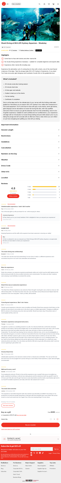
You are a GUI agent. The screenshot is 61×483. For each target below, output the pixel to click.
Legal (50, 453)
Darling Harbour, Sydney (27, 50)
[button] (5, 23)
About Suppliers (42, 465)
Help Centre (28, 465)
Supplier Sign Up (42, 468)
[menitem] (49, 4)
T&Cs (9, 455)
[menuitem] (39, 4)
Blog (2, 468)
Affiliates (52, 465)
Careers (27, 468)
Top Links (53, 462)
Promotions (53, 468)
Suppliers (40, 462)
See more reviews (8, 405)
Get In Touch (16, 474)
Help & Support (30, 462)
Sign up (56, 449)
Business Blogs (17, 477)
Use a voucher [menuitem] (16, 4)
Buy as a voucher (30, 425)
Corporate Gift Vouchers (19, 468)
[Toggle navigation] (58, 4)
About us (3, 465)
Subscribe (3, 471)
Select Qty (4, 419)
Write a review (13, 196)
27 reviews (14, 50)
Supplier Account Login (44, 471)
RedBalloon (4, 462)
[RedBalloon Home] (4, 4)
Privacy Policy (16, 455)
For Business (17, 462)
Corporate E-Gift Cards (19, 471)
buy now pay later (21, 415)
